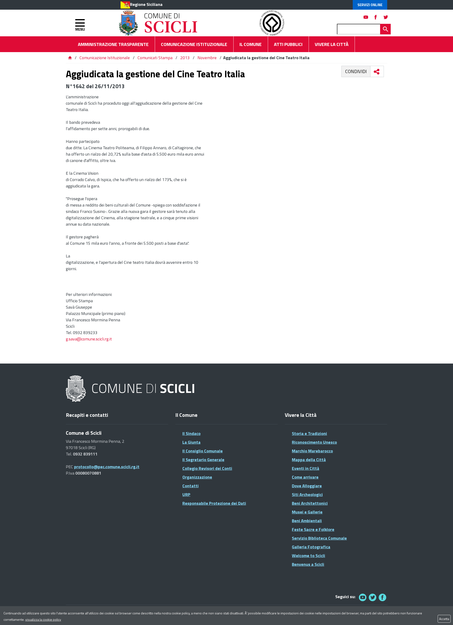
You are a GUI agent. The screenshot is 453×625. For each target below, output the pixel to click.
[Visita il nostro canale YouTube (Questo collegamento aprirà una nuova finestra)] (372, 597)
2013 (185, 57)
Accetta (444, 618)
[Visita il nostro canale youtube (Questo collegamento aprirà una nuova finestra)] (366, 17)
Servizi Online (369, 5)
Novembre (207, 57)
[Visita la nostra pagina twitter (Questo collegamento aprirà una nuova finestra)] (386, 17)
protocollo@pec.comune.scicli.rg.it (106, 467)
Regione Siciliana (146, 4)
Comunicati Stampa (155, 57)
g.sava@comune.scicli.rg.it (89, 339)
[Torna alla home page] (70, 57)
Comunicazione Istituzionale (105, 57)
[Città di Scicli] (131, 388)
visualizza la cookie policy (43, 619)
